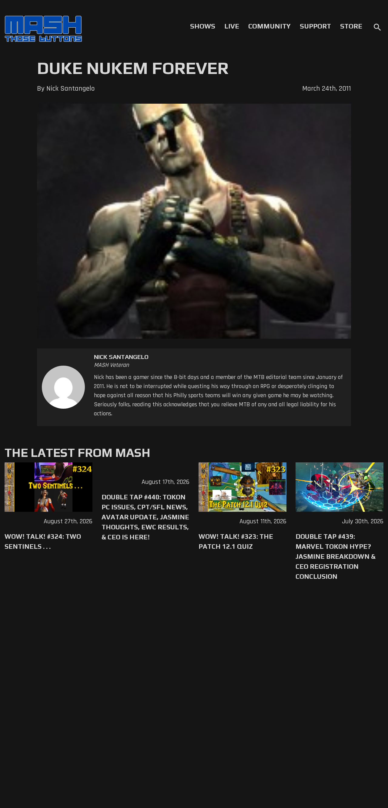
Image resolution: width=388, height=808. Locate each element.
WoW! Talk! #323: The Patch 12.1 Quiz (236, 541)
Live (231, 26)
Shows (202, 26)
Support (315, 26)
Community (269, 26)
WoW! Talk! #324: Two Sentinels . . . (43, 541)
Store (351, 26)
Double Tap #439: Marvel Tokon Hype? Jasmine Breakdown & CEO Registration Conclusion (336, 556)
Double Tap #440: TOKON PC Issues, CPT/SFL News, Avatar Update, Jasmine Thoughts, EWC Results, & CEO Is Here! (145, 517)
